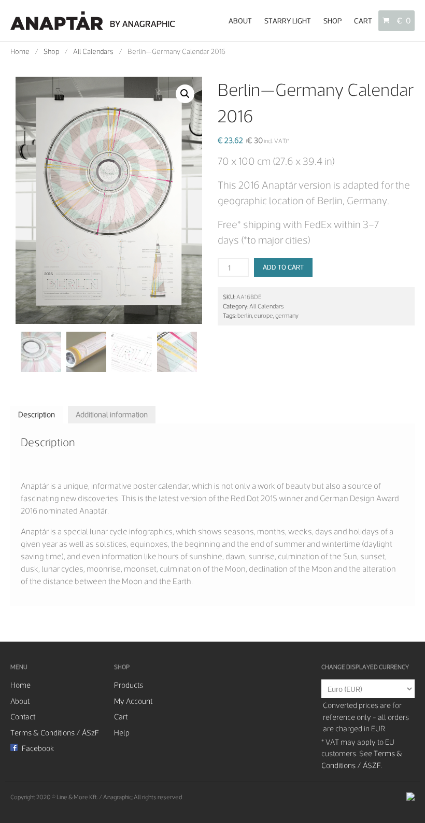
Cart (363, 21)
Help (122, 733)
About (240, 21)
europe (263, 315)
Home (20, 51)
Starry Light (287, 21)
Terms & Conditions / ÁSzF (54, 733)
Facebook (37, 748)
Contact (22, 717)
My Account (133, 701)
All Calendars (93, 51)
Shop (332, 21)
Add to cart (283, 267)
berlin (244, 315)
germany (287, 315)
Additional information (112, 414)
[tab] (36, 415)
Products (128, 685)
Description (36, 414)
